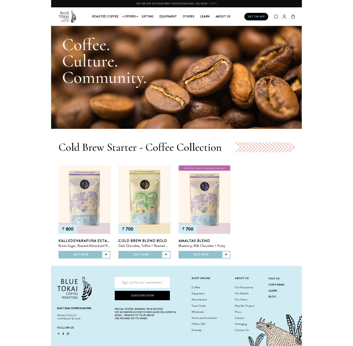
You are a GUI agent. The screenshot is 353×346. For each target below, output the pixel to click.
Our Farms (241, 299)
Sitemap (197, 330)
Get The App (256, 16)
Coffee (196, 287)
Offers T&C (199, 324)
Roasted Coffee (105, 16)
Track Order (199, 306)
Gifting (148, 16)
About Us (223, 16)
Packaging (241, 324)
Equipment (168, 16)
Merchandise (199, 299)
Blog (272, 297)
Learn (205, 16)
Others (188, 16)
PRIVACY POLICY (66, 315)
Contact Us (242, 330)
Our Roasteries (244, 287)
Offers (130, 16)
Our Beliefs (242, 293)
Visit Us (273, 279)
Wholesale (198, 312)
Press (238, 312)
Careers (240, 318)
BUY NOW (81, 255)
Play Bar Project (244, 306)
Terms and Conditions (204, 318)
